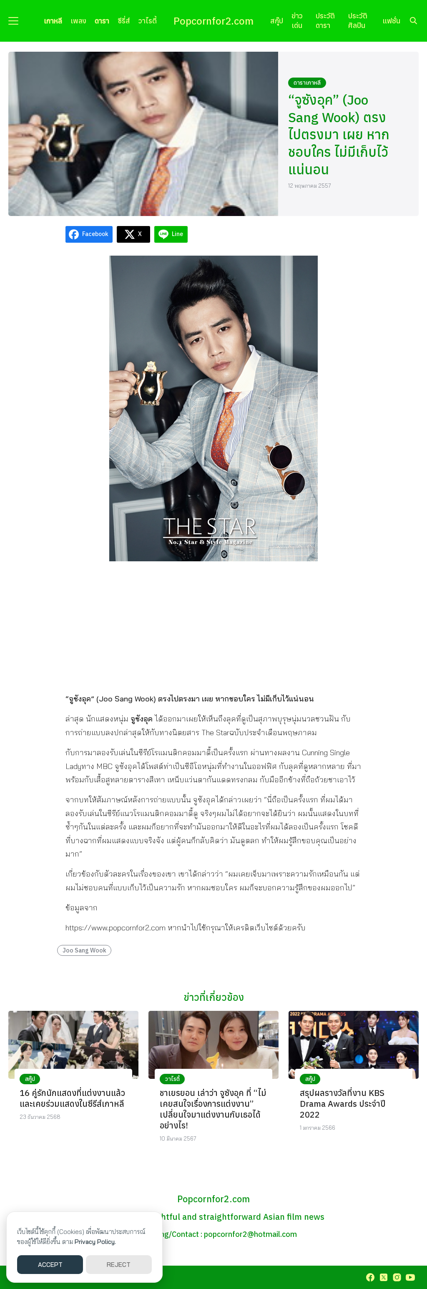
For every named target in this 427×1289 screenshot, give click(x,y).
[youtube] (410, 1277)
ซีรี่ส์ (124, 20)
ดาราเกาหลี (307, 82)
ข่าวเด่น (297, 20)
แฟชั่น (391, 20)
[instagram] (397, 1277)
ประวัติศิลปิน (357, 20)
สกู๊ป (276, 20)
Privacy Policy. (95, 1242)
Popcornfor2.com (213, 21)
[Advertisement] (213, 626)
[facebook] (370, 1277)
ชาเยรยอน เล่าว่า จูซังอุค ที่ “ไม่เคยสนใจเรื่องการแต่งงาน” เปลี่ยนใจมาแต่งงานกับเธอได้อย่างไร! (213, 1109)
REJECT (119, 1265)
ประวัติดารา (325, 20)
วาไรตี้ (147, 20)
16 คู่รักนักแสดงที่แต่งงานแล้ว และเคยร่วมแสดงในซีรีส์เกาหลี (72, 1098)
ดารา (102, 20)
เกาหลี (53, 20)
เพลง (78, 20)
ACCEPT (50, 1265)
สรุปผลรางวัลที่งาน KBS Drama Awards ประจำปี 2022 (343, 1103)
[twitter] (384, 1277)
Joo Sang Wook (84, 950)
